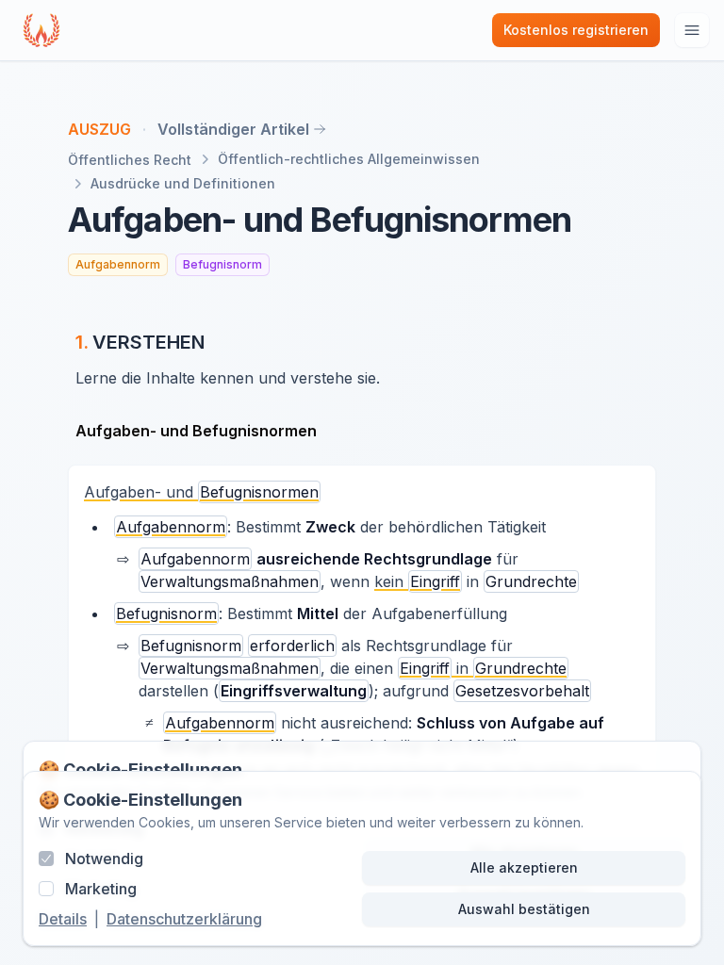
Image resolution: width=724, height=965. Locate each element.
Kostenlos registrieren (576, 30)
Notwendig (104, 858)
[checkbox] (46, 858)
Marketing (101, 888)
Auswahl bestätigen (524, 909)
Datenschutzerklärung (184, 918)
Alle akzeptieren (524, 867)
